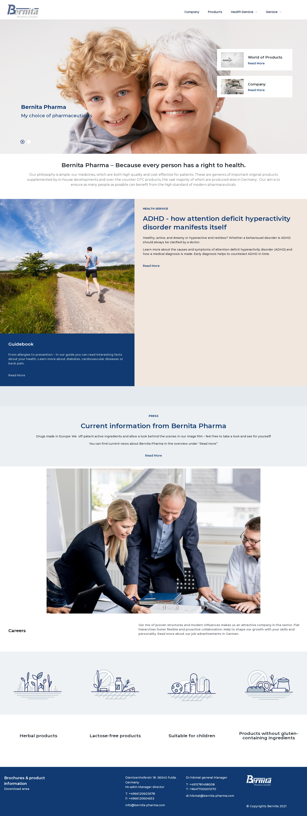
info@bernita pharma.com (145, 805)
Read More (256, 90)
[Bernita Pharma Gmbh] (23, 11)
